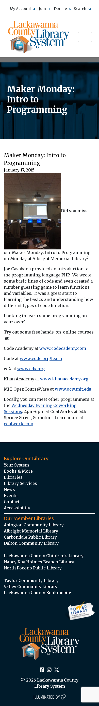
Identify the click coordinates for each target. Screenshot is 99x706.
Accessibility (17, 507)
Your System (16, 465)
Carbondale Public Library (30, 537)
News (9, 489)
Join (43, 8)
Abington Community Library (34, 524)
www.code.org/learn (41, 358)
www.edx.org (31, 368)
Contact (12, 501)
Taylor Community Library (31, 580)
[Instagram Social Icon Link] (49, 670)
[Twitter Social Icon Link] (56, 670)
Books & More (18, 471)
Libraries (13, 477)
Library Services (20, 483)
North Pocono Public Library (33, 567)
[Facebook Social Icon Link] (42, 670)
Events (11, 495)
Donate (61, 8)
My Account (21, 8)
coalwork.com (18, 423)
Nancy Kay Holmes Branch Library (39, 561)
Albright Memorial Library (31, 531)
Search (80, 8)
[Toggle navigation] (85, 37)
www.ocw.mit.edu (73, 389)
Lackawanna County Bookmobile (37, 592)
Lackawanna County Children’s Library (44, 555)
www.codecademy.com (62, 348)
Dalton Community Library (31, 543)
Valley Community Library (30, 586)
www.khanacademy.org (64, 378)
